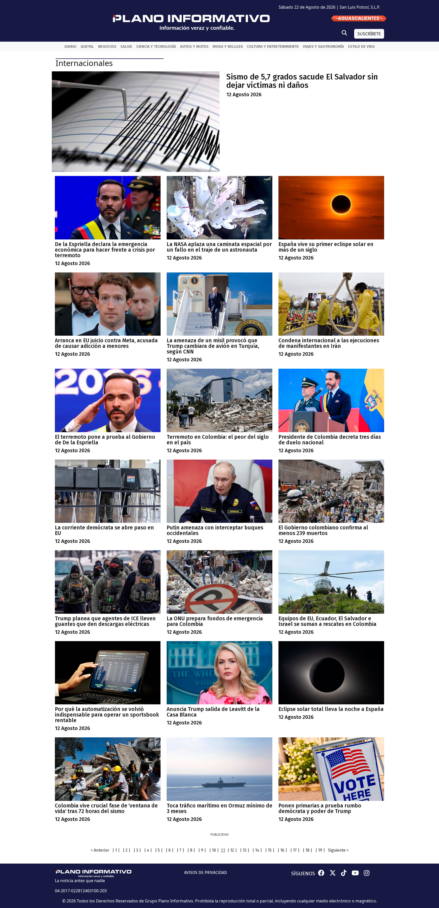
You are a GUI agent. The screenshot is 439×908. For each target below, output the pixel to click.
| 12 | (232, 850)
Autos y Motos (194, 46)
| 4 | (148, 850)
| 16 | (282, 850)
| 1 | (116, 850)
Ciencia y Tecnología (156, 46)
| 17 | (295, 850)
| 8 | (191, 850)
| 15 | (269, 850)
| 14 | (257, 850)
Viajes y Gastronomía (323, 46)
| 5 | (159, 850)
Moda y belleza (228, 46)
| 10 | (214, 850)
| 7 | (180, 850)
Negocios (107, 46)
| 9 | (202, 850)
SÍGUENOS (303, 873)
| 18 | (307, 850)
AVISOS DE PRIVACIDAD (205, 872)
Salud (126, 46)
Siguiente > (338, 850)
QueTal (87, 46)
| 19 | (320, 850)
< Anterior (100, 850)
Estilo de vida (361, 46)
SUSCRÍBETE (369, 34)
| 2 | (126, 850)
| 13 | (244, 850)
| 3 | (137, 850)
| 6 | (170, 850)
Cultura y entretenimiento (273, 46)
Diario (70, 46)
